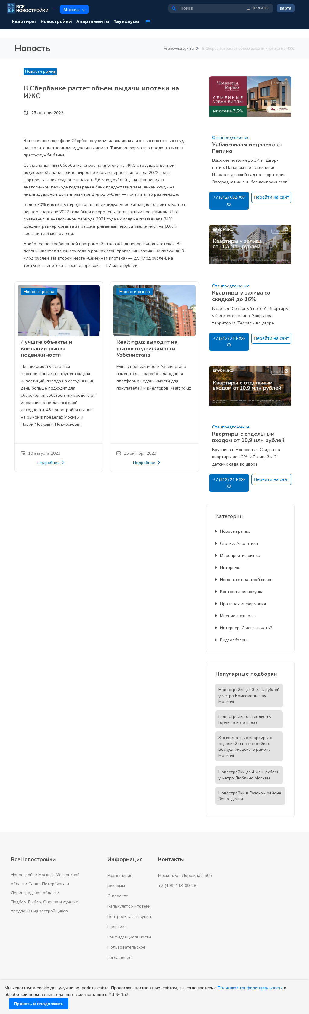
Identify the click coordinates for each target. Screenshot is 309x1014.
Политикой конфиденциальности (250, 987)
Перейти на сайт (271, 197)
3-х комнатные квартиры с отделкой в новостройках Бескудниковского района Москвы (245, 746)
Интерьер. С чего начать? (246, 628)
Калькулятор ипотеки (129, 906)
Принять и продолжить (39, 1003)
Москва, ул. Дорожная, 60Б (185, 875)
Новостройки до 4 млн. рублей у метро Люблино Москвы (248, 775)
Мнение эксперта (237, 616)
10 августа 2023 (44, 453)
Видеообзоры (233, 640)
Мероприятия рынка (240, 555)
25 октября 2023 (140, 453)
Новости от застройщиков (246, 580)
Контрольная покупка (241, 592)
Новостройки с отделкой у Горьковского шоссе (244, 719)
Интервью (230, 567)
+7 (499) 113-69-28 (177, 886)
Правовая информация (243, 604)
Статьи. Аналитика (239, 543)
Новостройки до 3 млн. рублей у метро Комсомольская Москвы (248, 696)
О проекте (117, 896)
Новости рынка (40, 71)
